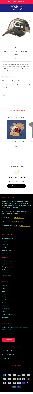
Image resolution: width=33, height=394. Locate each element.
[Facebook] (2, 229)
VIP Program (5, 253)
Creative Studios (6, 273)
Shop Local (5, 303)
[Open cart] (30, 7)
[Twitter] (6, 229)
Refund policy (5, 309)
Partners (4, 247)
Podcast (4, 294)
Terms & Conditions (7, 314)
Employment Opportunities (9, 261)
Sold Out (16, 105)
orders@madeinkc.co (17, 221)
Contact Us (5, 244)
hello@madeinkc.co (19, 218)
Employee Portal (6, 276)
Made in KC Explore (12, 213)
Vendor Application (7, 264)
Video (3, 311)
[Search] (27, 7)
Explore (4, 291)
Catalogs (4, 297)
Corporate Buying (6, 250)
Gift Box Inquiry (6, 270)
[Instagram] (10, 229)
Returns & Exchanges (7, 238)
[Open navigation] (2, 7)
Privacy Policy (5, 317)
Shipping (4, 241)
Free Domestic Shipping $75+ (16, 1)
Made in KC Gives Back (8, 300)
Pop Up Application (7, 267)
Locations (4, 285)
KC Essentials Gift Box (16, 141)
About (3, 288)
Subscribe (8, 340)
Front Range (5, 306)
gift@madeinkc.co (25, 226)
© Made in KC (16, 365)
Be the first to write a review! (17, 186)
